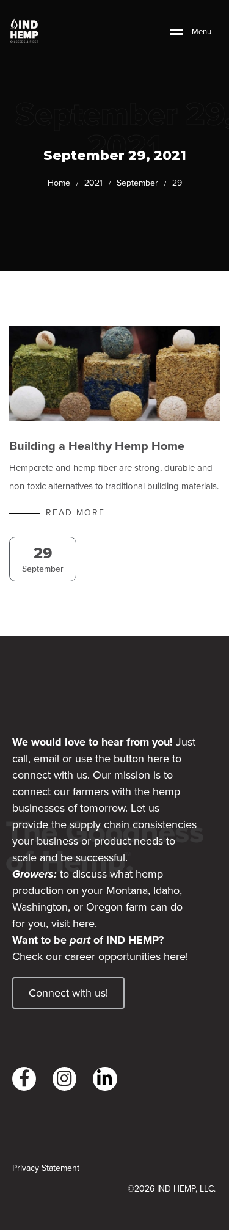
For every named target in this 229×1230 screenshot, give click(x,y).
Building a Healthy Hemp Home (96, 446)
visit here (73, 923)
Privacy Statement (45, 1168)
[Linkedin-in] (105, 1079)
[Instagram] (64, 1079)
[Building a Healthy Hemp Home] (114, 373)
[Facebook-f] (24, 1079)
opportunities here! (143, 956)
